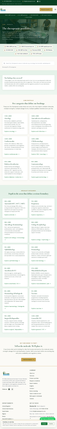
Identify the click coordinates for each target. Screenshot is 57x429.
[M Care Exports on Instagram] (39, 1)
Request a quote (46, 9)
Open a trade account (35, 393)
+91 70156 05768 (43, 409)
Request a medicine (35, 381)
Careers (32, 398)
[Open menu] (55, 9)
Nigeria (4, 414)
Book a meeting (34, 391)
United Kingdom (6, 406)
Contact (32, 388)
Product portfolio (34, 378)
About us (32, 373)
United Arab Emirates (7, 409)
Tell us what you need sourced (41, 82)
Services (32, 376)
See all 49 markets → (7, 419)
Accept (44, 423)
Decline (51, 423)
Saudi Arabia (5, 411)
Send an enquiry (28, 359)
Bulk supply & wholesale (36, 396)
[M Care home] (3, 9)
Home (3, 24)
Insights (32, 386)
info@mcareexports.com (39, 411)
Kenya (3, 416)
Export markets (33, 383)
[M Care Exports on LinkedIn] (37, 1)
